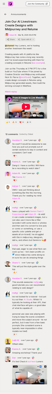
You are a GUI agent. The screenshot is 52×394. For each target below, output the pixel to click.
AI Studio (28, 299)
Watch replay (11, 91)
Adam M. (16, 198)
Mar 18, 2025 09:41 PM (27, 35)
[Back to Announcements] (5, 14)
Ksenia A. (20, 177)
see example (38, 63)
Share (12, 39)
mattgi (36, 282)
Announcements (18, 14)
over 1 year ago (30, 140)
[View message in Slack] (39, 140)
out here (32, 361)
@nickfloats (25, 77)
